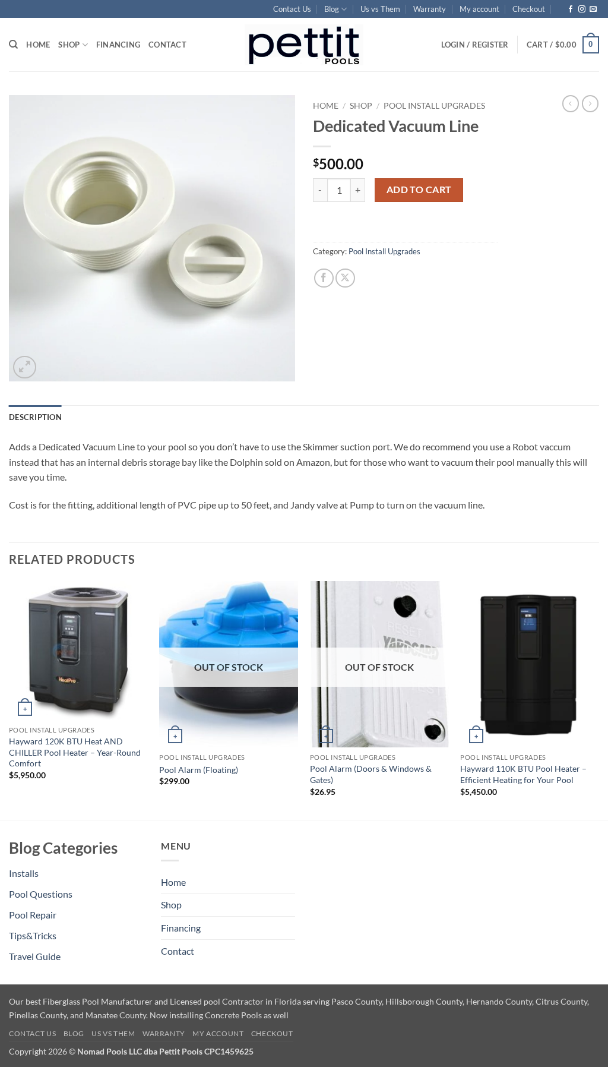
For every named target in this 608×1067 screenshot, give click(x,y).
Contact (167, 44)
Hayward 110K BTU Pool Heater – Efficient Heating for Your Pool (523, 774)
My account (479, 9)
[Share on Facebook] (324, 278)
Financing (118, 44)
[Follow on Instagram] (581, 9)
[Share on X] (345, 278)
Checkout (528, 9)
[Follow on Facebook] (570, 9)
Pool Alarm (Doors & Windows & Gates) (371, 774)
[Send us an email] (593, 9)
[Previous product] (590, 103)
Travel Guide (35, 956)
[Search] (13, 44)
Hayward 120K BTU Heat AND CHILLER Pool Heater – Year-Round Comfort (75, 752)
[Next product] (570, 103)
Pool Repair (32, 914)
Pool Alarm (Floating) (198, 770)
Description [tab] (35, 417)
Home (38, 44)
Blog (331, 9)
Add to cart (419, 189)
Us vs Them (380, 9)
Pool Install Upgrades (434, 106)
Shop (69, 44)
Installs (24, 873)
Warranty (429, 9)
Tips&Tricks (32, 935)
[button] (563, 45)
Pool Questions (40, 893)
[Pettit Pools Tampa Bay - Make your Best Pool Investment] (304, 45)
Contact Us (292, 9)
